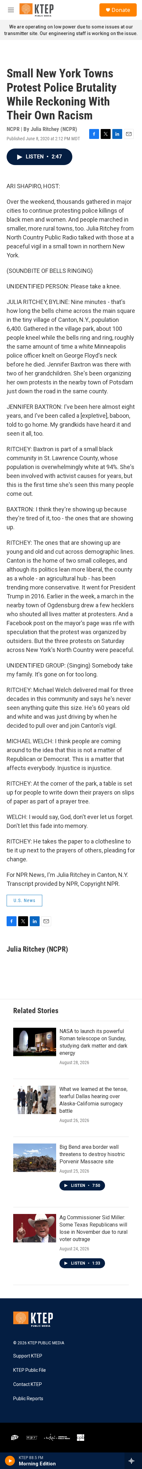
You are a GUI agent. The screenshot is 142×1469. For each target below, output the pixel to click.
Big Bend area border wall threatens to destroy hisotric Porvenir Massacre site (92, 1154)
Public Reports (28, 1398)
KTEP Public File (29, 1370)
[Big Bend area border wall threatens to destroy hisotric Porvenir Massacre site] (34, 1158)
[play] (10, 1460)
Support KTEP (27, 1356)
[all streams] (133, 1460)
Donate (121, 10)
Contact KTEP (27, 1384)
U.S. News (24, 900)
